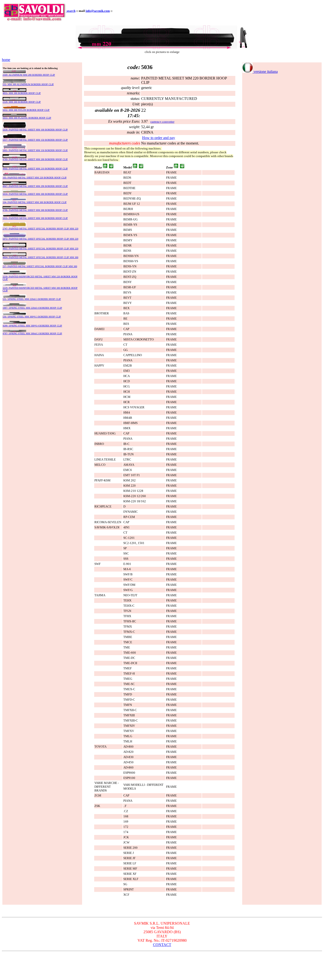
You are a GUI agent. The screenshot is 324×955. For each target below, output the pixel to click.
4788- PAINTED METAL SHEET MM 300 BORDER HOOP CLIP (35, 210)
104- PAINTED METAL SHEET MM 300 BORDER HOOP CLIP (35, 202)
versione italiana (265, 72)
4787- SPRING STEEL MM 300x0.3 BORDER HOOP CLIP (32, 333)
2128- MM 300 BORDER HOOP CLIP (22, 102)
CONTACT (162, 945)
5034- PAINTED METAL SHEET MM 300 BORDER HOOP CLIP (35, 194)
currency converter (162, 121)
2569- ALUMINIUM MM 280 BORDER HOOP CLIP (29, 75)
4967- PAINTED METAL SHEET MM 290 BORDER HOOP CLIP (35, 186)
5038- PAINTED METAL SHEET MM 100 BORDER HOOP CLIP (35, 129)
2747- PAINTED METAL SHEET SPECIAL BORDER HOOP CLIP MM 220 (40, 228)
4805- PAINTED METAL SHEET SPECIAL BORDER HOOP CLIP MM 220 (40, 248)
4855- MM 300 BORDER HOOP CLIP (22, 93)
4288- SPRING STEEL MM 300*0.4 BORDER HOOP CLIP (32, 325)
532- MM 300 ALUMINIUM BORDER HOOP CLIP (28, 84)
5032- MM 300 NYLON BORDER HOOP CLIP (26, 110)
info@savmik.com (98, 11)
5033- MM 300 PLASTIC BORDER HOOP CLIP (27, 117)
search (71, 11)
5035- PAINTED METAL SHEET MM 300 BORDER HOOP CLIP (35, 218)
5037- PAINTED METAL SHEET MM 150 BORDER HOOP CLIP (35, 140)
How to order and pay (158, 138)
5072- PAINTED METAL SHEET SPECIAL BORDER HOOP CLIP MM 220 (40, 239)
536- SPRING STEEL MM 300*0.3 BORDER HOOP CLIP (32, 316)
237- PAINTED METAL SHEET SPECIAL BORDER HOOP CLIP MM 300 (40, 266)
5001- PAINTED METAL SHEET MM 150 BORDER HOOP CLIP (35, 150)
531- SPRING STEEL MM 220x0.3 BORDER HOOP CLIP (32, 299)
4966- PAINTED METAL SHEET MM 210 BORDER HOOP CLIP (35, 168)
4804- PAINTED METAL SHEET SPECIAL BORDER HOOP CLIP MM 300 (40, 257)
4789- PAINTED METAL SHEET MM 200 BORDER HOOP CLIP (35, 159)
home (6, 60)
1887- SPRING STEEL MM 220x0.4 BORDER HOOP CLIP (32, 308)
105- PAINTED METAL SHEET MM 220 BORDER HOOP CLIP (35, 177)
